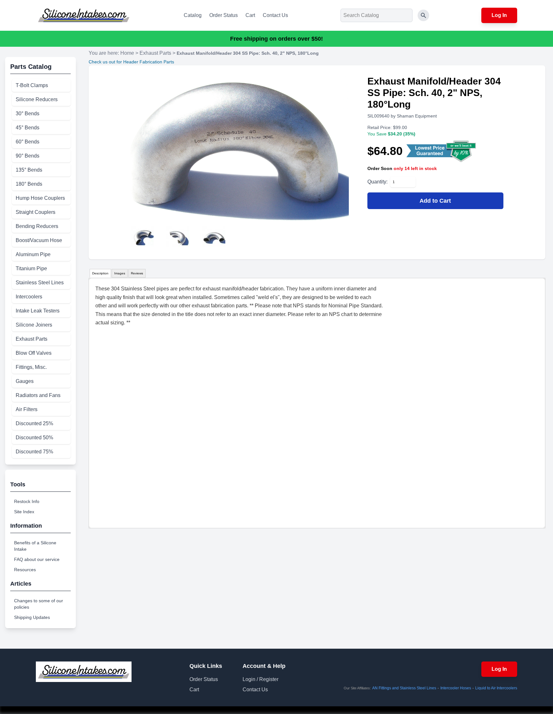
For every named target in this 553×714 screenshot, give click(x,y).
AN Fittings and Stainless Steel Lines (404, 688)
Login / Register (260, 679)
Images (119, 273)
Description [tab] (100, 273)
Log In (499, 15)
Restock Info (26, 501)
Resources (25, 569)
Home (127, 53)
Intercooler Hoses (455, 688)
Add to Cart (435, 201)
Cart (250, 15)
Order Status (223, 15)
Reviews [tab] (137, 273)
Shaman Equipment (417, 115)
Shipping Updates (32, 617)
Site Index (24, 511)
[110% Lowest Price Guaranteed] (441, 151)
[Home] (84, 15)
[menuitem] (41, 85)
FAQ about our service (37, 559)
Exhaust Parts (155, 53)
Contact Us (275, 15)
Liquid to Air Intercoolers (496, 688)
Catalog (193, 15)
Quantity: (377, 181)
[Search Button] (423, 15)
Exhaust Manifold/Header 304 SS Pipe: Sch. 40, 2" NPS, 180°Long (248, 53)
